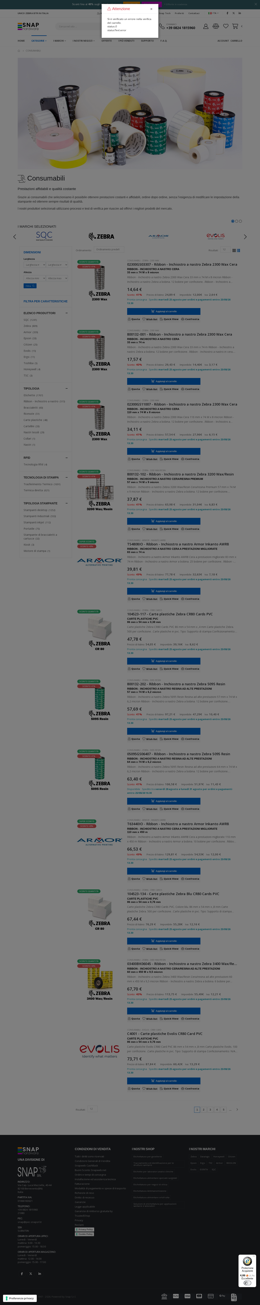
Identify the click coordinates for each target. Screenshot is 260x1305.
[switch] (247, 1283)
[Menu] (254, 1257)
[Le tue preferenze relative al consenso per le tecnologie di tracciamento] (20, 1298)
